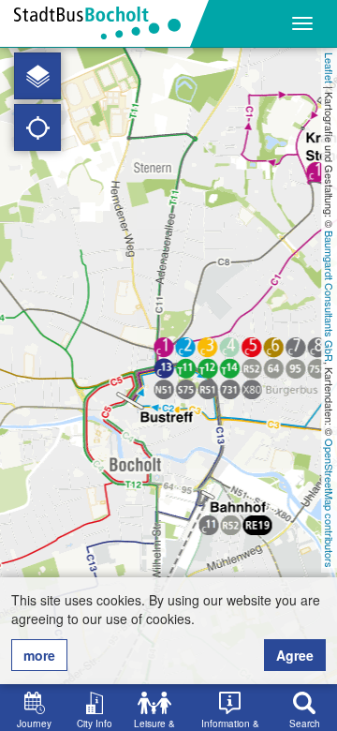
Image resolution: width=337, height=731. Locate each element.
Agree (295, 655)
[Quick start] (37, 75)
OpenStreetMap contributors (329, 503)
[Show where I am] (37, 127)
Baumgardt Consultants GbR (329, 296)
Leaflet (329, 67)
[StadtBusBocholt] (104, 23)
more (39, 655)
